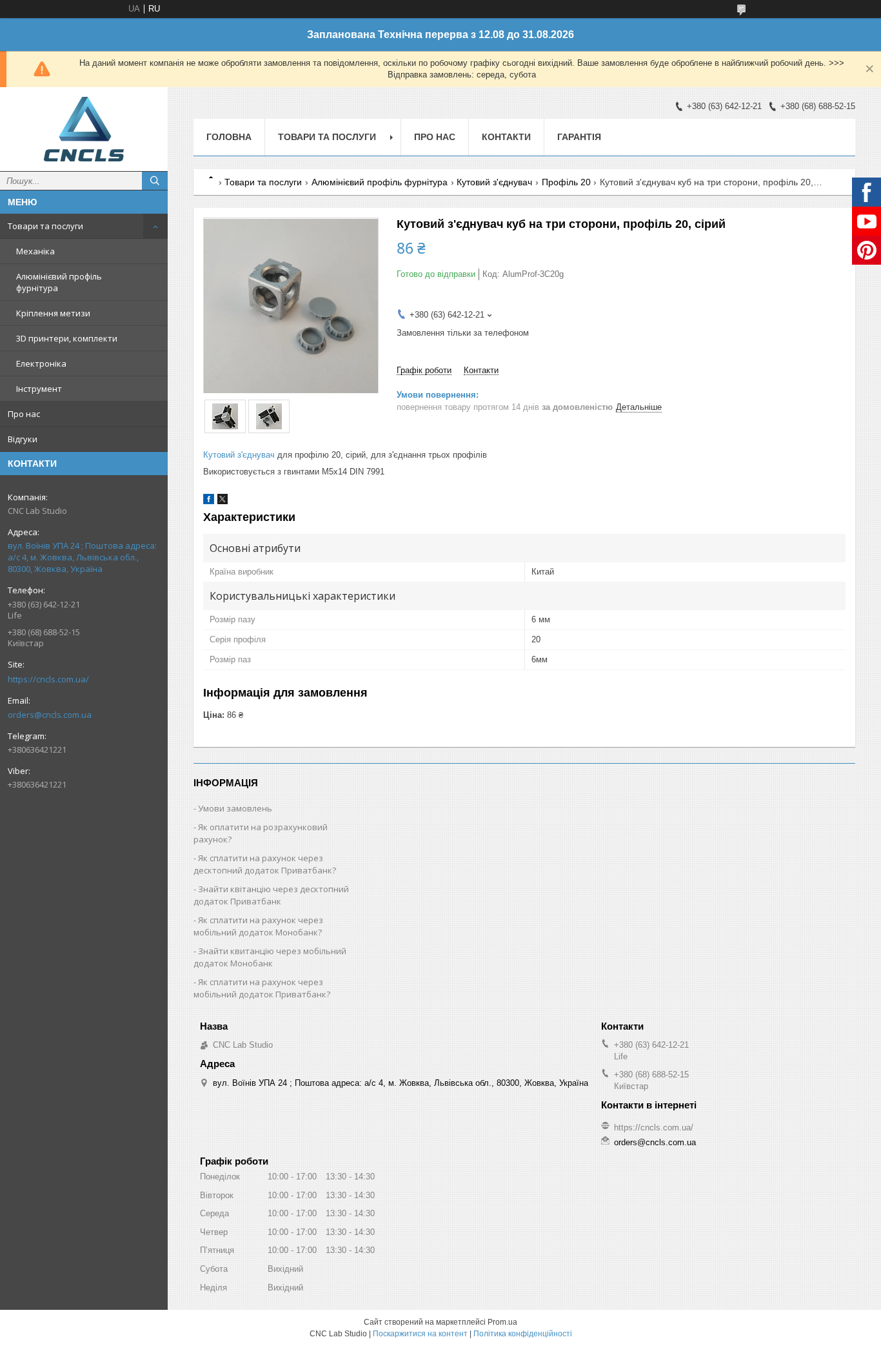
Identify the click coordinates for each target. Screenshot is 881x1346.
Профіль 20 (566, 182)
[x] (222, 501)
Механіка (35, 251)
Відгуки (22, 439)
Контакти (506, 137)
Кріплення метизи (53, 313)
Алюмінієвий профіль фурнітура (59, 282)
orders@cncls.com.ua (50, 714)
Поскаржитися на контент (420, 1333)
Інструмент (39, 388)
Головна (229, 137)
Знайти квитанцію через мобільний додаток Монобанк (269, 957)
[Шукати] (155, 180)
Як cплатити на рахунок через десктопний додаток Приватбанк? (264, 864)
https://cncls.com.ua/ (48, 679)
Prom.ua (502, 1322)
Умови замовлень (235, 808)
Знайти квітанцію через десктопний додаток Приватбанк (271, 895)
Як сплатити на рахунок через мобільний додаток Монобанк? (258, 926)
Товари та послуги (45, 226)
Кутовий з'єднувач (494, 182)
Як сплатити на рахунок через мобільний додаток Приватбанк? (261, 988)
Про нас (24, 414)
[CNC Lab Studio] (84, 129)
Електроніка (41, 363)
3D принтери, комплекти (66, 338)
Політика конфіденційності (522, 1333)
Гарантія (579, 137)
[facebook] (208, 501)
